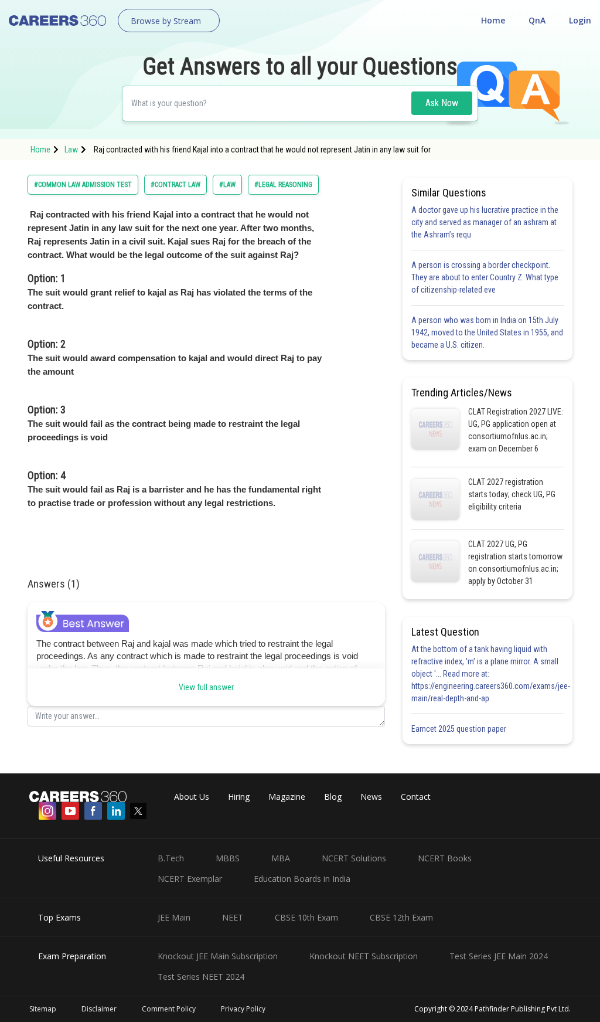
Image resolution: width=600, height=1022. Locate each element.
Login (580, 20)
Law (71, 149)
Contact (416, 796)
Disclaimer (99, 1009)
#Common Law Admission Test (83, 185)
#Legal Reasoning (283, 185)
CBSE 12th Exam (401, 917)
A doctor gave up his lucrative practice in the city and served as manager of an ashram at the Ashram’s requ (484, 222)
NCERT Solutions (354, 858)
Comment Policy (169, 1009)
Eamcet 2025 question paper (459, 729)
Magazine (286, 796)
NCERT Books (445, 858)
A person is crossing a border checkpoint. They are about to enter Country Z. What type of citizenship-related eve (484, 277)
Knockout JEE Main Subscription (218, 956)
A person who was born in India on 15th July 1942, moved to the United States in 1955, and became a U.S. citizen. (487, 332)
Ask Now (441, 102)
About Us (191, 796)
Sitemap (42, 1009)
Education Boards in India (302, 878)
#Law (227, 185)
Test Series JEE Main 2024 (498, 956)
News (371, 796)
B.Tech (171, 858)
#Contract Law (175, 185)
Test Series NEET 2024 (201, 976)
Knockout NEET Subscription (363, 956)
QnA (537, 20)
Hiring (239, 796)
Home (493, 20)
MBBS (228, 858)
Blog (333, 796)
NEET (232, 917)
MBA (280, 858)
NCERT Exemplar (190, 878)
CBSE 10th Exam (306, 917)
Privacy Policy (243, 1009)
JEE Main (174, 917)
